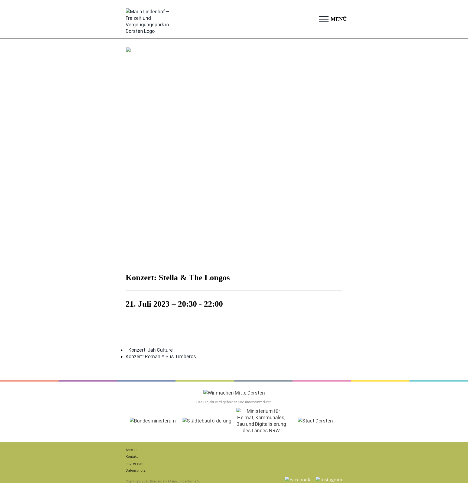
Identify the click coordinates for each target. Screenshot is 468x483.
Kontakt (132, 457)
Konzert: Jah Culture (150, 350)
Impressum (134, 463)
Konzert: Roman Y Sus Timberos (161, 356)
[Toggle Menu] (323, 19)
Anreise (131, 450)
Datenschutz (135, 470)
